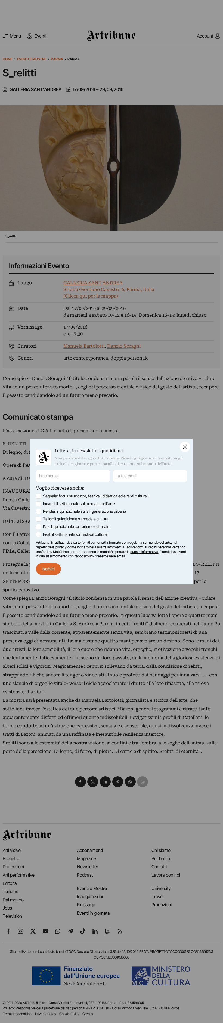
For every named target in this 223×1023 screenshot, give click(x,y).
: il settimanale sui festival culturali (76, 534)
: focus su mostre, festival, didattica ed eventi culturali (95, 496)
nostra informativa (110, 547)
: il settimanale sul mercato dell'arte (79, 503)
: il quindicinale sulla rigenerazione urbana (84, 511)
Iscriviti (48, 569)
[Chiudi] (185, 447)
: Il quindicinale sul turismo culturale (76, 526)
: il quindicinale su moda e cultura (76, 519)
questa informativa (144, 552)
